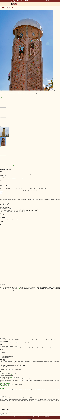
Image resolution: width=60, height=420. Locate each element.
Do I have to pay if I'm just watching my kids (4, 383)
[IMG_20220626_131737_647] (5, 126)
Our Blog (22, 416)
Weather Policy (1, 402)
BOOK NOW (47, 0)
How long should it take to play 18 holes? (4, 372)
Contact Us (12, 416)
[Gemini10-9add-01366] (3, 102)
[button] (1, 97)
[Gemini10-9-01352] (3, 150)
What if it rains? (1, 388)
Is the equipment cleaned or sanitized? (4, 385)
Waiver (11, 377)
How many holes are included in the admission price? (5, 374)
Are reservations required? (3, 379)
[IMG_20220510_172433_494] (8, 165)
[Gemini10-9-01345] (3, 121)
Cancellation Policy (2, 398)
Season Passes (15, 416)
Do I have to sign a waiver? (3, 376)
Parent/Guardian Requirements (3, 395)
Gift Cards (19, 416)
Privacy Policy (25, 416)
